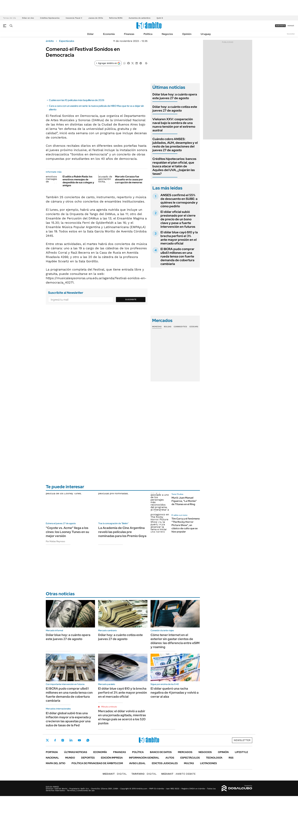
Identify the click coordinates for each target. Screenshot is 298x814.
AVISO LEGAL (137, 763)
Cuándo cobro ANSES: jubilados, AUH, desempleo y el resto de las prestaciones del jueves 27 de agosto (175, 144)
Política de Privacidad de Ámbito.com (97, 763)
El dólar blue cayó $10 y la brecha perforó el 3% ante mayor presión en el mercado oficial (179, 237)
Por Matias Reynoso (55, 541)
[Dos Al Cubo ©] (237, 788)
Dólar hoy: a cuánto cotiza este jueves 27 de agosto (174, 108)
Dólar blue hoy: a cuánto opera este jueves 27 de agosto (174, 96)
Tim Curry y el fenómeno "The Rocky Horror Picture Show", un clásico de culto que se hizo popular (186, 525)
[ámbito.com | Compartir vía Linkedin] (136, 63)
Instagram (62, 740)
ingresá (290, 25)
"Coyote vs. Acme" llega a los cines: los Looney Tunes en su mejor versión (67, 532)
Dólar (90, 34)
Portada (52, 752)
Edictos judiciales (165, 763)
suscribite (280, 25)
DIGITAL (115, 773)
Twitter (47, 740)
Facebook (55, 740)
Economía (109, 34)
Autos (169, 757)
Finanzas (129, 34)
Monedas (157, 327)
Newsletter (291, 34)
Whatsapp (87, 740)
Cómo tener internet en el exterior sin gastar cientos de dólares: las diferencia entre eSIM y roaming (175, 641)
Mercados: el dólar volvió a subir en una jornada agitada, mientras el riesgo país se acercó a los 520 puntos (122, 717)
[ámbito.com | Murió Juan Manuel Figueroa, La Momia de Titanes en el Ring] (160, 502)
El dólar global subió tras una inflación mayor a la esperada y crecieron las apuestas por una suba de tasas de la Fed (68, 719)
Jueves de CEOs (95, 18)
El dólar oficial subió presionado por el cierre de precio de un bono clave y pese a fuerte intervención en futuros (178, 219)
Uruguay (206, 34)
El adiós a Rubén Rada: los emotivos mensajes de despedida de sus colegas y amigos (78, 181)
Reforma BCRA (115, 18)
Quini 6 (160, 18)
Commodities (180, 327)
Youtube (79, 740)
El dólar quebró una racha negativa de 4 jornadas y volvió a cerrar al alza (175, 692)
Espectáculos (66, 41)
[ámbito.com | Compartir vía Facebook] (128, 63)
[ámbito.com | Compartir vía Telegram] (140, 63)
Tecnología (214, 757)
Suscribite (130, 299)
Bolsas (167, 327)
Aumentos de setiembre (139, 18)
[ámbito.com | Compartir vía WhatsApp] (124, 63)
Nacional (52, 757)
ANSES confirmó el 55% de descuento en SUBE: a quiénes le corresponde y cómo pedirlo (179, 200)
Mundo (70, 757)
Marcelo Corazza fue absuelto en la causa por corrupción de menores (129, 179)
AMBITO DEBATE (178, 773)
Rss (231, 757)
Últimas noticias (75, 752)
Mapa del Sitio (55, 763)
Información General (144, 757)
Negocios (167, 34)
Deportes (88, 757)
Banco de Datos (161, 752)
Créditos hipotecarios (49, 18)
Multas (189, 763)
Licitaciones (208, 763)
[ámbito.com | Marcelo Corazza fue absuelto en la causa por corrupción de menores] (105, 179)
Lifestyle (241, 752)
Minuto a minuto (109, 706)
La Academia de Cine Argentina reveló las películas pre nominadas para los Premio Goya (122, 532)
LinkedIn (71, 740)
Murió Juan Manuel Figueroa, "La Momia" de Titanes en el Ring (184, 501)
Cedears (193, 327)
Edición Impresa (112, 757)
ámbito (50, 41)
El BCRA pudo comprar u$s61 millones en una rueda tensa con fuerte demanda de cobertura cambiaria (177, 256)
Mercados (185, 752)
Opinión (186, 34)
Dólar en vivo (28, 18)
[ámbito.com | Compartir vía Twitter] (132, 63)
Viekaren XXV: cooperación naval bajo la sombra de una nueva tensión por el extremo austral (173, 124)
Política (148, 34)
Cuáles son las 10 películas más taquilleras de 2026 (76, 100)
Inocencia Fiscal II (74, 18)
